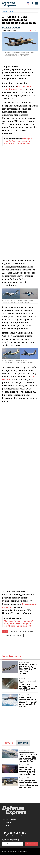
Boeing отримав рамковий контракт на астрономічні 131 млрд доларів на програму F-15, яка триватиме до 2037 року (28, 702)
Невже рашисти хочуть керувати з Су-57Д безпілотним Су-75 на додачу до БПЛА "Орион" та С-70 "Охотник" (28, 669)
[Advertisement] (20, 423)
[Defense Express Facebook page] (5, 833)
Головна (4, 11)
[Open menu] (36, 3)
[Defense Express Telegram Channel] (23, 833)
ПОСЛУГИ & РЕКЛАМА (9, 819)
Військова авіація (26, 631)
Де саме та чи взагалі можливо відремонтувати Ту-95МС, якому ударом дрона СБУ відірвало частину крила (28, 685)
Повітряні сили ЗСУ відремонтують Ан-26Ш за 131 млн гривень (18, 141)
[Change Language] (28, 3)
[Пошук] (32, 4)
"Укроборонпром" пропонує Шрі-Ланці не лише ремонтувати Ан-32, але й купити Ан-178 (20, 623)
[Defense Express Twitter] (17, 833)
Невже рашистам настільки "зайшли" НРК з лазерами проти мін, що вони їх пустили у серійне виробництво (28, 771)
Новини (11, 11)
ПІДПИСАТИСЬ (31, 843)
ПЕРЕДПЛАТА (6, 822)
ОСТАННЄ (9, 743)
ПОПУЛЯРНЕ (23, 743)
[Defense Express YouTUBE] (11, 833)
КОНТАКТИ (5, 825)
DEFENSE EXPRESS (11, 28)
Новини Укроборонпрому (13, 635)
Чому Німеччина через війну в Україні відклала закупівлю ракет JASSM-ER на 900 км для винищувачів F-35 (28, 784)
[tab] (9, 743)
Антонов (13, 631)
